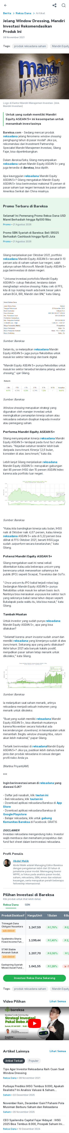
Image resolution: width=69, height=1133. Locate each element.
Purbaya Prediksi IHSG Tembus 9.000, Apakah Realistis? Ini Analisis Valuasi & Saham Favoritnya (33, 1088)
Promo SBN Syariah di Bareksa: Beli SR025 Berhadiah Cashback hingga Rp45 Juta (31, 234)
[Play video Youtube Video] (34, 1023)
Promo (7, 224)
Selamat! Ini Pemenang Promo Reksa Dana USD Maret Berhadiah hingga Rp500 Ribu (34, 217)
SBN (27, 905)
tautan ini (41, 795)
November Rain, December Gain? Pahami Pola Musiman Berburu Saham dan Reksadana (33, 1105)
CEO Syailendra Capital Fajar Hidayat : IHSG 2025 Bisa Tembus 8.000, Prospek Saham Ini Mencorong (32, 1122)
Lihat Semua (58, 1001)
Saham (7, 1094)
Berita (7, 13)
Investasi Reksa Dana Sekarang (34, 978)
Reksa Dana (23, 13)
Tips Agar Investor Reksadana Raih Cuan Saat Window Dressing (33, 1071)
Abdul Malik (21, 861)
